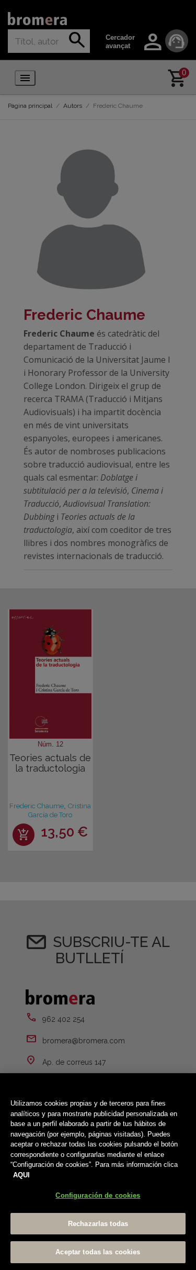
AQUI (21, 1175)
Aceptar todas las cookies (97, 1252)
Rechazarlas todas (98, 1224)
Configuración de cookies (97, 1195)
